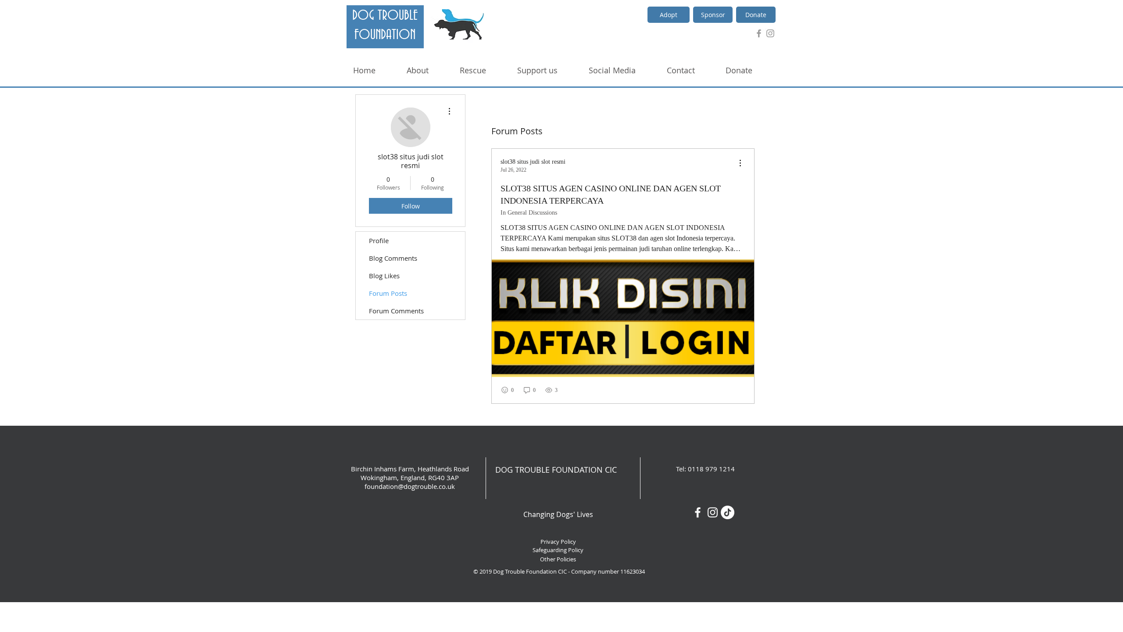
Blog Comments (393, 258)
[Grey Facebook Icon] (759, 33)
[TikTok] (727, 512)
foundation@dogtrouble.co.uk (410, 486)
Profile (379, 240)
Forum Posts (388, 293)
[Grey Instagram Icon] (770, 33)
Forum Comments (396, 310)
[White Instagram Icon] (712, 512)
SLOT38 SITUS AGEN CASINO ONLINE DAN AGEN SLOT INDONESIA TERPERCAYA (611, 194)
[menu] (740, 163)
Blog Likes (384, 275)
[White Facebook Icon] (698, 512)
